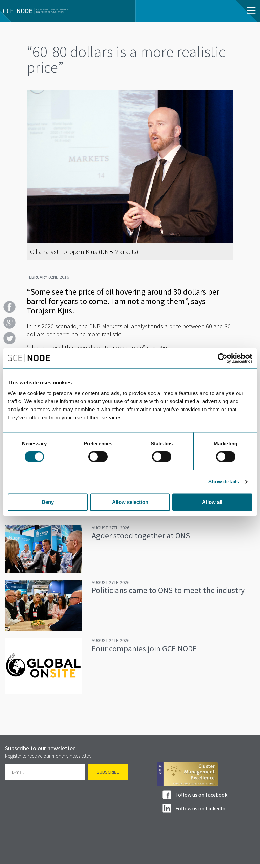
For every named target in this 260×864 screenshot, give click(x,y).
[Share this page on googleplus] (9, 323)
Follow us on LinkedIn (200, 808)
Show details (223, 482)
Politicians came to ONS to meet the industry (168, 590)
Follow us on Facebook (201, 794)
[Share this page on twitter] (9, 338)
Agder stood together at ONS (141, 535)
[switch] (98, 456)
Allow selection (130, 502)
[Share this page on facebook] (9, 307)
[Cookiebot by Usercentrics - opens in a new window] (222, 358)
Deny (48, 502)
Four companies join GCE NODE (144, 648)
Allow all (212, 502)
